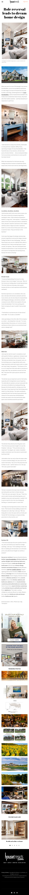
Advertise (14, 862)
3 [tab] (14, 845)
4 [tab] (16, 845)
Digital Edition (22, 862)
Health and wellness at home (14, 841)
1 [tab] (10, 845)
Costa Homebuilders (11, 559)
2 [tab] (12, 845)
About (5, 862)
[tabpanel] (14, 831)
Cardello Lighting (16, 569)
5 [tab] (19, 845)
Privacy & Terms (5, 872)
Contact (9, 862)
